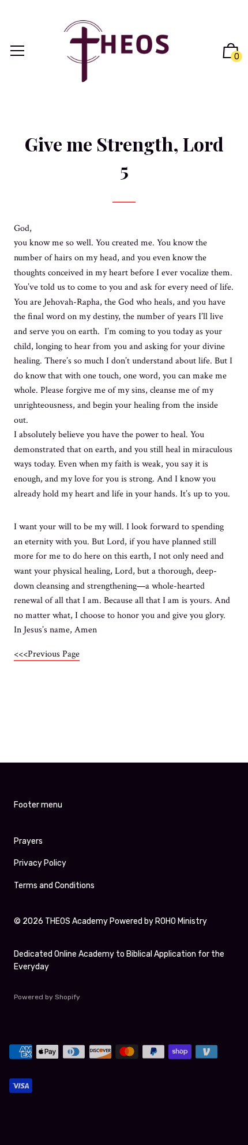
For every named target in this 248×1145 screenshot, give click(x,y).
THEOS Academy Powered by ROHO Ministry (126, 921)
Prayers (28, 841)
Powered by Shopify (47, 997)
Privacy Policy (40, 863)
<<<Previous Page (47, 654)
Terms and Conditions (54, 885)
